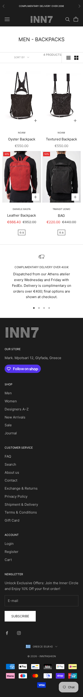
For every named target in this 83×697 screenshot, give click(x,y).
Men (8, 393)
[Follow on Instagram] (19, 633)
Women (11, 401)
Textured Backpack (61, 139)
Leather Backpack (21, 215)
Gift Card (12, 520)
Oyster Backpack (21, 139)
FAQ (8, 456)
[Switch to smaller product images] (76, 58)
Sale (8, 425)
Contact (11, 480)
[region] (41, 277)
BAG (61, 215)
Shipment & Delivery (21, 504)
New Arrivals (15, 417)
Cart (8, 560)
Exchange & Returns (21, 488)
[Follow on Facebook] (7, 633)
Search (10, 464)
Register (11, 551)
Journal (11, 433)
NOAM (21, 132)
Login (9, 543)
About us (12, 472)
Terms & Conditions (21, 512)
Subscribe (20, 616)
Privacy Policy (16, 496)
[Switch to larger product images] (68, 58)
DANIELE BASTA (22, 209)
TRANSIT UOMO (61, 209)
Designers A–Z (17, 409)
